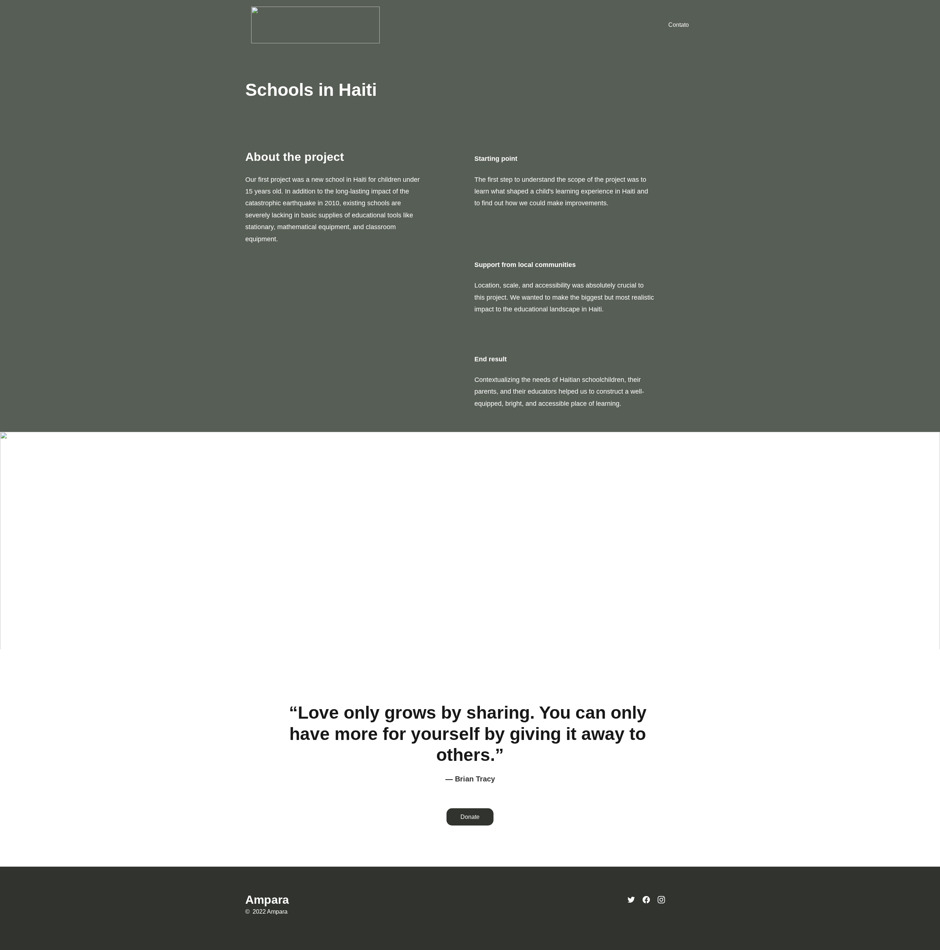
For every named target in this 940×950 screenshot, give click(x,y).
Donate (470, 817)
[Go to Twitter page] (631, 899)
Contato (678, 25)
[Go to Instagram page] (661, 899)
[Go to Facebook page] (646, 899)
